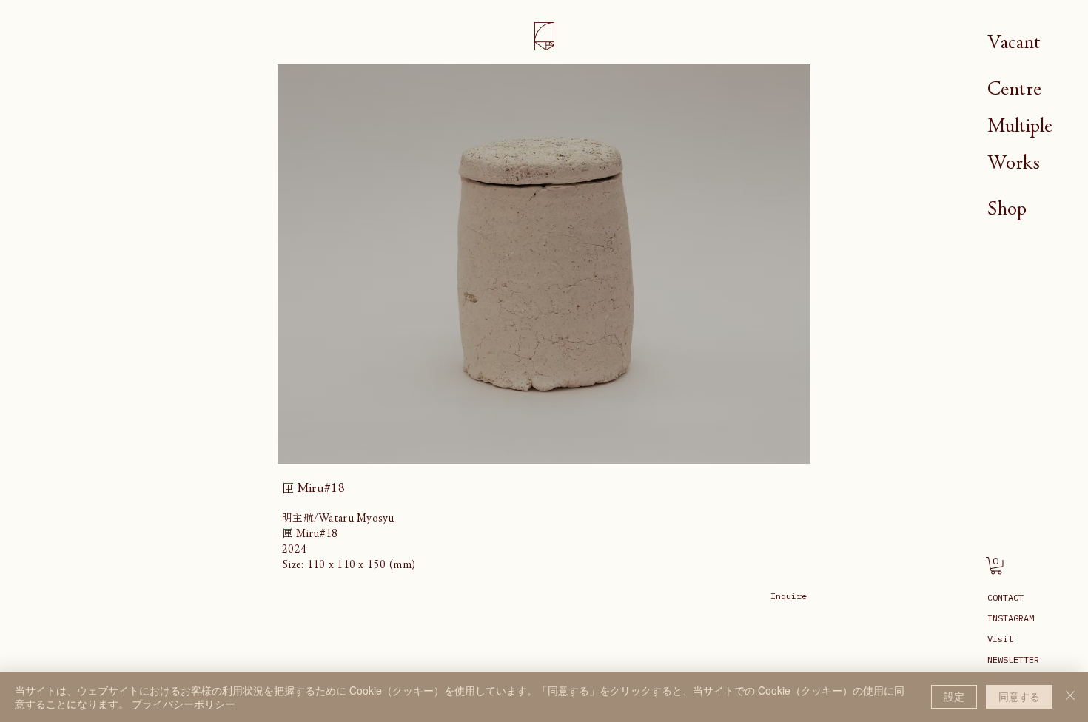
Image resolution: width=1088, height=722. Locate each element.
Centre (1014, 88)
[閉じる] (1070, 697)
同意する (1019, 696)
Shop (1007, 208)
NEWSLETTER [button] (1013, 659)
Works (1013, 162)
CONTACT (1005, 597)
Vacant (1014, 42)
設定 (954, 696)
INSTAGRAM (1010, 618)
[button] (996, 566)
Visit (1000, 638)
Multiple (1019, 125)
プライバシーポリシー (183, 703)
